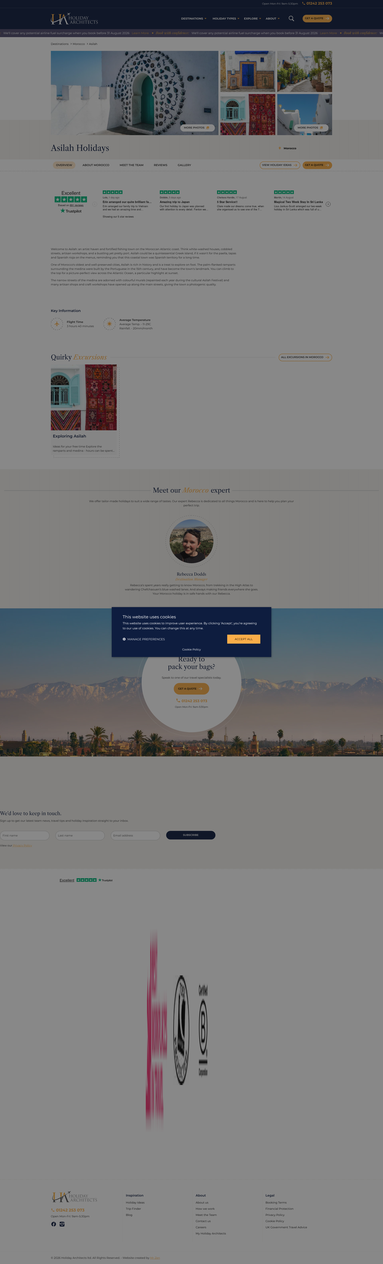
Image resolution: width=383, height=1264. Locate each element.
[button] (144, 639)
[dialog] (191, 632)
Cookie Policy (191, 649)
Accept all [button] (244, 639)
